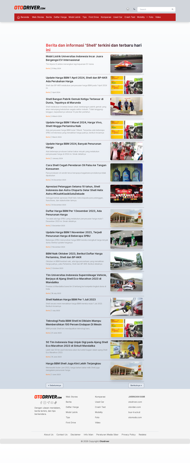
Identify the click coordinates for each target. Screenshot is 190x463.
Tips (84, 17)
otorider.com (134, 407)
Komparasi (106, 17)
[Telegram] (48, 402)
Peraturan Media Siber (107, 434)
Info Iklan (88, 434)
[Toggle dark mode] (134, 9)
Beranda (24, 17)
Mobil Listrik (74, 17)
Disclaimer (76, 434)
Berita (49, 17)
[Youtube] (52, 402)
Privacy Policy (129, 434)
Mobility (141, 17)
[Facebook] (41, 402)
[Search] (173, 9)
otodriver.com (135, 402)
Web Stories (38, 17)
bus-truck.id (134, 412)
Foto (151, 17)
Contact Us (61, 434)
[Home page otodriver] (127, 9)
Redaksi (142, 434)
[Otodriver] (29, 7)
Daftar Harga (60, 17)
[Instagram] (44, 402)
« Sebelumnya (54, 385)
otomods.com (135, 417)
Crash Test (129, 17)
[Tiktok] (55, 402)
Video (158, 17)
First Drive (94, 17)
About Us (48, 434)
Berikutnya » (136, 385)
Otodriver (104, 441)
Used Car (117, 17)
